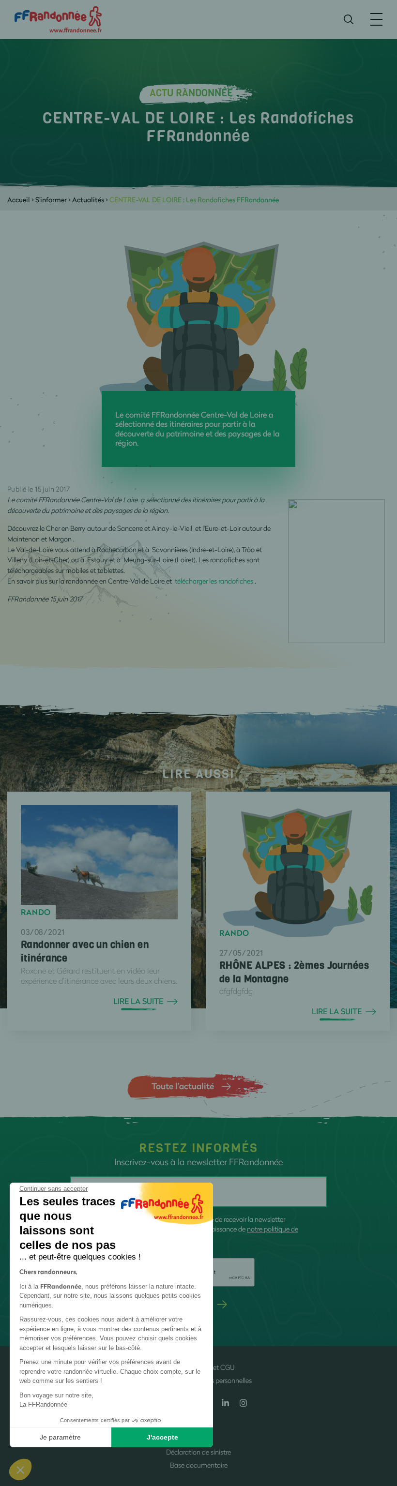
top (380, 1421)
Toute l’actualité (183, 1086)
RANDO (36, 912)
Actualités (88, 199)
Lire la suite (138, 1001)
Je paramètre (60, 1437)
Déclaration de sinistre (198, 1451)
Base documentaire (199, 1465)
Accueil (18, 199)
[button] (20, 1469)
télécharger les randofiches (214, 580)
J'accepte (162, 1437)
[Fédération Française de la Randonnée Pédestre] (58, 18)
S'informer (51, 199)
